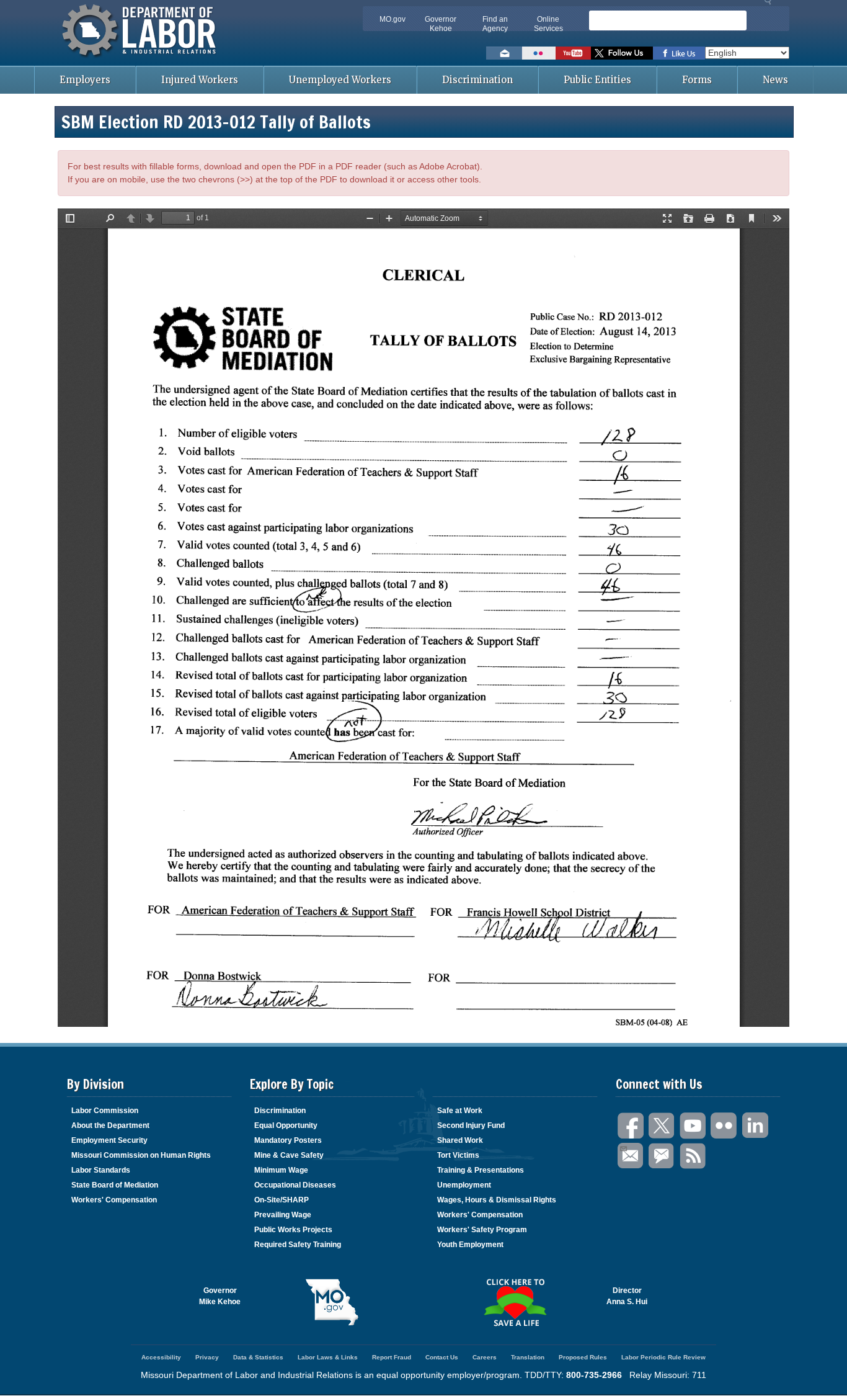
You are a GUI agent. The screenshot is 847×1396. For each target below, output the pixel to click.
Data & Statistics (258, 1357)
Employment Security (109, 1140)
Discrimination (477, 80)
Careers (484, 1357)
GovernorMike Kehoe (220, 1296)
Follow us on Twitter (622, 53)
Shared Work (460, 1140)
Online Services (548, 24)
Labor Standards (100, 1170)
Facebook (631, 1125)
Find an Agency (495, 24)
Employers (85, 80)
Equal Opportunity (285, 1125)
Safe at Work (459, 1110)
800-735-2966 (594, 1375)
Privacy (207, 1357)
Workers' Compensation (114, 1200)
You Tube (693, 1125)
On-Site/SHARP (281, 1200)
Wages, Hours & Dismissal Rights (496, 1200)
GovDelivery (662, 1156)
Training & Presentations (480, 1170)
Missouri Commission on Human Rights (141, 1155)
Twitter (662, 1125)
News (775, 80)
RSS (693, 1156)
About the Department (110, 1125)
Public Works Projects (293, 1229)
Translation (527, 1357)
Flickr (724, 1125)
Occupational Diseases (295, 1185)
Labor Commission (104, 1110)
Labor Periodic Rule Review (663, 1357)
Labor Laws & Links (328, 1357)
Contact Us (441, 1357)
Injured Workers (199, 80)
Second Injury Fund (471, 1125)
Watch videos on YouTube (573, 53)
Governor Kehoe (440, 24)
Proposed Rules (583, 1357)
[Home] (141, 59)
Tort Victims (458, 1155)
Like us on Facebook (679, 53)
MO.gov (392, 19)
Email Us (631, 1156)
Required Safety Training (297, 1244)
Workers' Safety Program (482, 1229)
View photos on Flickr (539, 53)
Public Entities (597, 80)
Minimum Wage (281, 1170)
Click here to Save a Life (514, 1302)
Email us (504, 53)
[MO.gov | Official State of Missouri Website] (332, 1302)
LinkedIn (755, 1125)
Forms (697, 80)
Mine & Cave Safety (289, 1155)
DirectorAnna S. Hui (626, 1296)
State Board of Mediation (114, 1185)
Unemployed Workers (340, 80)
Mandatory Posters (288, 1140)
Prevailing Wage (282, 1214)
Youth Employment (470, 1244)
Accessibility (161, 1357)
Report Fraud (391, 1357)
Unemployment (464, 1185)
